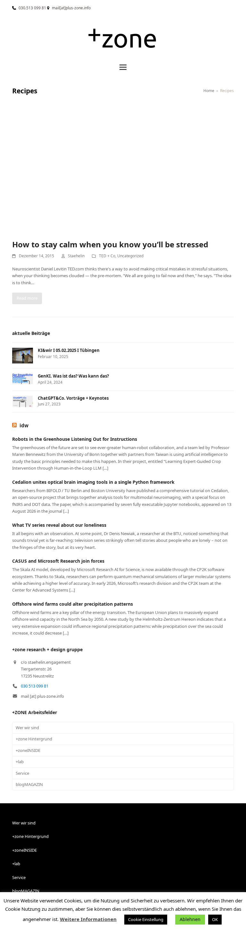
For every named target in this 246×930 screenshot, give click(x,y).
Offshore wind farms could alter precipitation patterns (72, 604)
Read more (27, 298)
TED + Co (107, 256)
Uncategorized (130, 256)
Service (22, 773)
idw (24, 425)
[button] (123, 67)
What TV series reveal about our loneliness (59, 525)
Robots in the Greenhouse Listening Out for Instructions (74, 439)
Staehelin (76, 256)
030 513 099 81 (34, 686)
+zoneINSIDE (28, 750)
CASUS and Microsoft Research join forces (58, 561)
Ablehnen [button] (190, 919)
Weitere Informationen (88, 919)
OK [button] (215, 919)
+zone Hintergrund (34, 739)
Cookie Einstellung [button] (145, 919)
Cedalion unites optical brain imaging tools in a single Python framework (93, 482)
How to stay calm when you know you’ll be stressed (110, 244)
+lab (20, 761)
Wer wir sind (27, 727)
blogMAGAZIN (29, 784)
